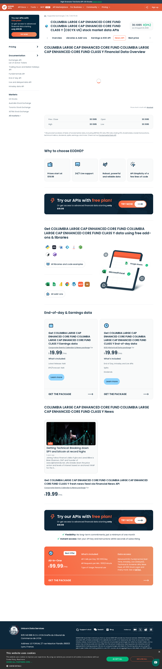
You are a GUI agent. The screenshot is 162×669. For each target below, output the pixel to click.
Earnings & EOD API (101, 37)
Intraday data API (16, 86)
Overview (57, 37)
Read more (21, 659)
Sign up (155, 7)
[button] (54, 662)
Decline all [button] (142, 659)
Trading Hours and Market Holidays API (24, 68)
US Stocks (13, 99)
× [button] (159, 652)
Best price (133, 37)
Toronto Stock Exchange (20, 107)
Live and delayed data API (20, 82)
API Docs (22, 7)
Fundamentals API (17, 74)
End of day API (15, 78)
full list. (138, 570)
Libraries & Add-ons (76, 37)
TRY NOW (24, 34)
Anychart (150, 107)
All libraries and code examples (66, 264)
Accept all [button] (117, 659)
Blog (112, 629)
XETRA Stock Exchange (19, 111)
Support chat (85, 629)
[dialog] (81, 659)
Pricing (12, 46)
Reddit (101, 629)
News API (119, 37)
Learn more (97, 2)
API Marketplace (60, 7)
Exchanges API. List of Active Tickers (18, 61)
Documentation (17, 55)
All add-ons (56, 294)
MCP (44, 7)
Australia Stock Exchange (20, 103)
